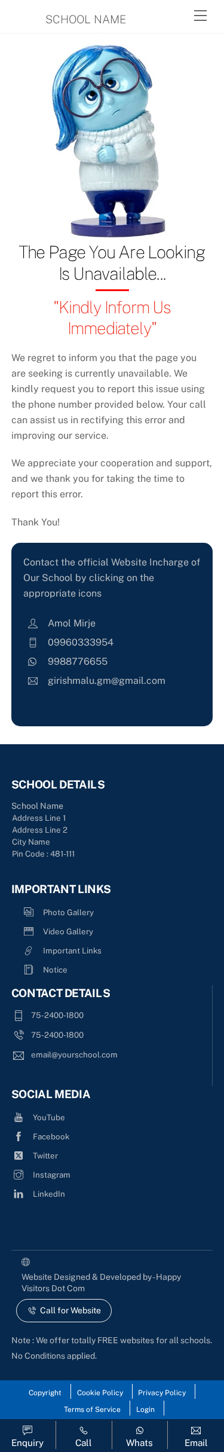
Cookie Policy (100, 1393)
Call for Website (70, 1310)
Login (145, 1409)
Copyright (45, 1393)
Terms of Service (92, 1409)
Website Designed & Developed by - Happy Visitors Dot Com (101, 1282)
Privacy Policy (162, 1393)
